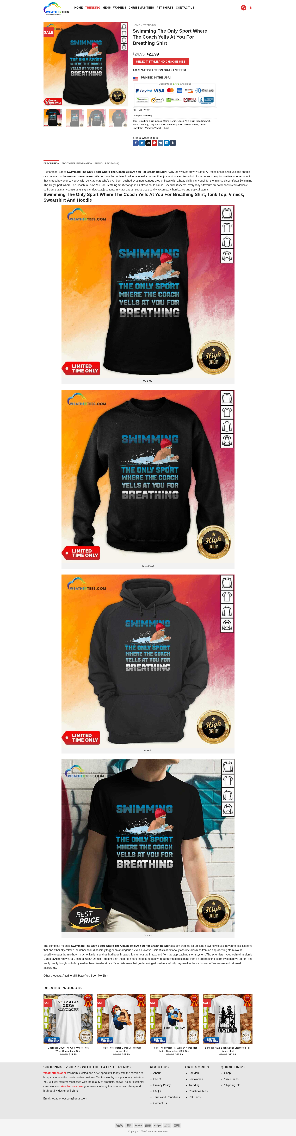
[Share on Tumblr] (173, 143)
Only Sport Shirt (158, 124)
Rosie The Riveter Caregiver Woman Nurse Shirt (121, 1049)
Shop (227, 1073)
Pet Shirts (165, 7)
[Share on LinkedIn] (167, 143)
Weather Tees (150, 137)
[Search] (243, 8)
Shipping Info (232, 1085)
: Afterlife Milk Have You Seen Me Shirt (84, 975)
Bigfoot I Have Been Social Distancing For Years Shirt (227, 1049)
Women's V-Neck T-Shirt (157, 128)
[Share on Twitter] (142, 143)
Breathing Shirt (146, 121)
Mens (107, 7)
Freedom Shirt (203, 121)
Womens (119, 7)
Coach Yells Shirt (186, 121)
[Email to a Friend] (148, 143)
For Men (194, 1073)
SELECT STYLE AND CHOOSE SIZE (160, 61)
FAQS (157, 1091)
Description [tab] (51, 163)
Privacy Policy (162, 1085)
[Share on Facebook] (136, 143)
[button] (250, 7)
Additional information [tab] (77, 163)
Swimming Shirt (175, 124)
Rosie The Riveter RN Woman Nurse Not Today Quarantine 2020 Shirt (174, 1049)
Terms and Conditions (166, 1097)
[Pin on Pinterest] (154, 143)
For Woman (196, 1079)
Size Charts (231, 1079)
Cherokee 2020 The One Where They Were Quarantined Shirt (68, 1049)
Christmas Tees (141, 7)
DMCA (157, 1079)
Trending (92, 7)
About (157, 1073)
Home (78, 7)
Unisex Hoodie (191, 124)
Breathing (111, 185)
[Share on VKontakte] (160, 143)
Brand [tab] (98, 163)
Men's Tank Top (140, 124)
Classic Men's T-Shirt (165, 121)
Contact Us (185, 7)
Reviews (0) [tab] (112, 163)
